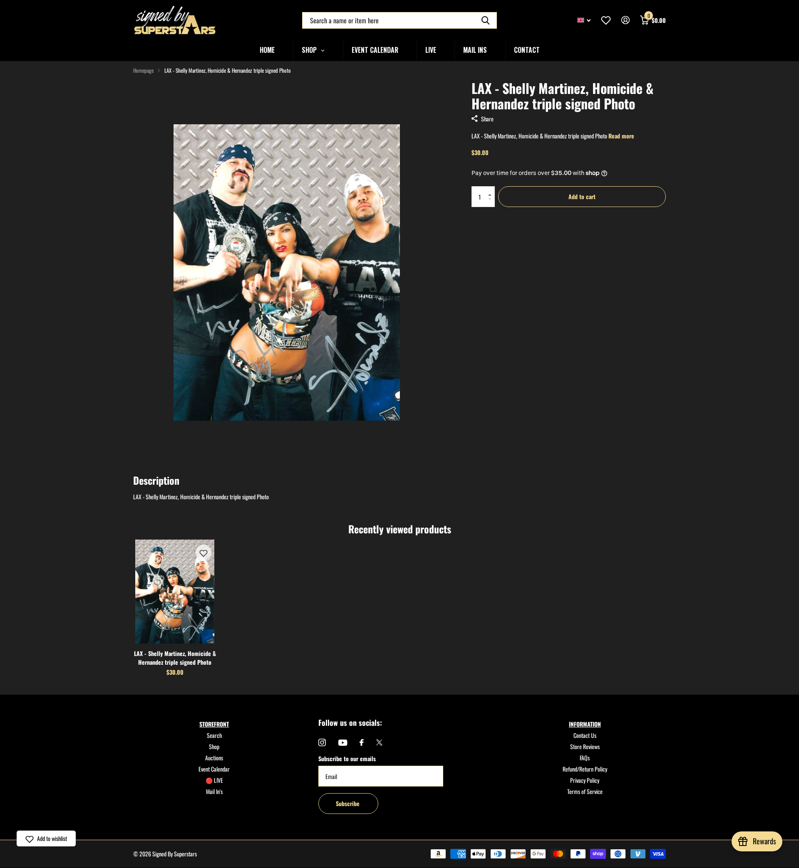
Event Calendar (214, 768)
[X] (379, 742)
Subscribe (348, 803)
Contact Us (584, 735)
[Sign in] (625, 20)
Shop (214, 746)
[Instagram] (322, 742)
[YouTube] (342, 743)
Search (214, 735)
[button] (491, 189)
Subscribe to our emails (347, 758)
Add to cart (582, 196)
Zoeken (485, 20)
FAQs (585, 757)
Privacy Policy (584, 780)
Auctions (214, 757)
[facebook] (362, 742)
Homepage (143, 70)
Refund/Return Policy (585, 768)
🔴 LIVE (214, 780)
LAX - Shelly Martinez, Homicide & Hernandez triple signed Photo (175, 657)
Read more (621, 135)
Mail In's (214, 791)
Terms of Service (585, 791)
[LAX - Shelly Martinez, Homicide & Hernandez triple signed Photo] (174, 592)
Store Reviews (585, 746)
